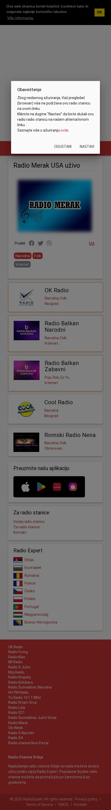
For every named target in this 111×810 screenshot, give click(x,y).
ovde (64, 130)
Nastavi (87, 146)
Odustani (63, 146)
